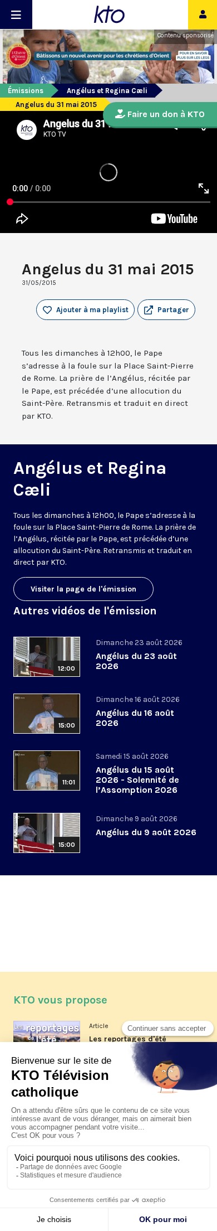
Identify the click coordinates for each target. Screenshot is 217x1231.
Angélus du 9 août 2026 (146, 832)
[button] (166, 310)
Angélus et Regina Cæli (107, 90)
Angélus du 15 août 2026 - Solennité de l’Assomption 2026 (137, 779)
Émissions (25, 90)
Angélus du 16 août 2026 (135, 717)
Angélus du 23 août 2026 (136, 661)
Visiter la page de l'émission (83, 589)
